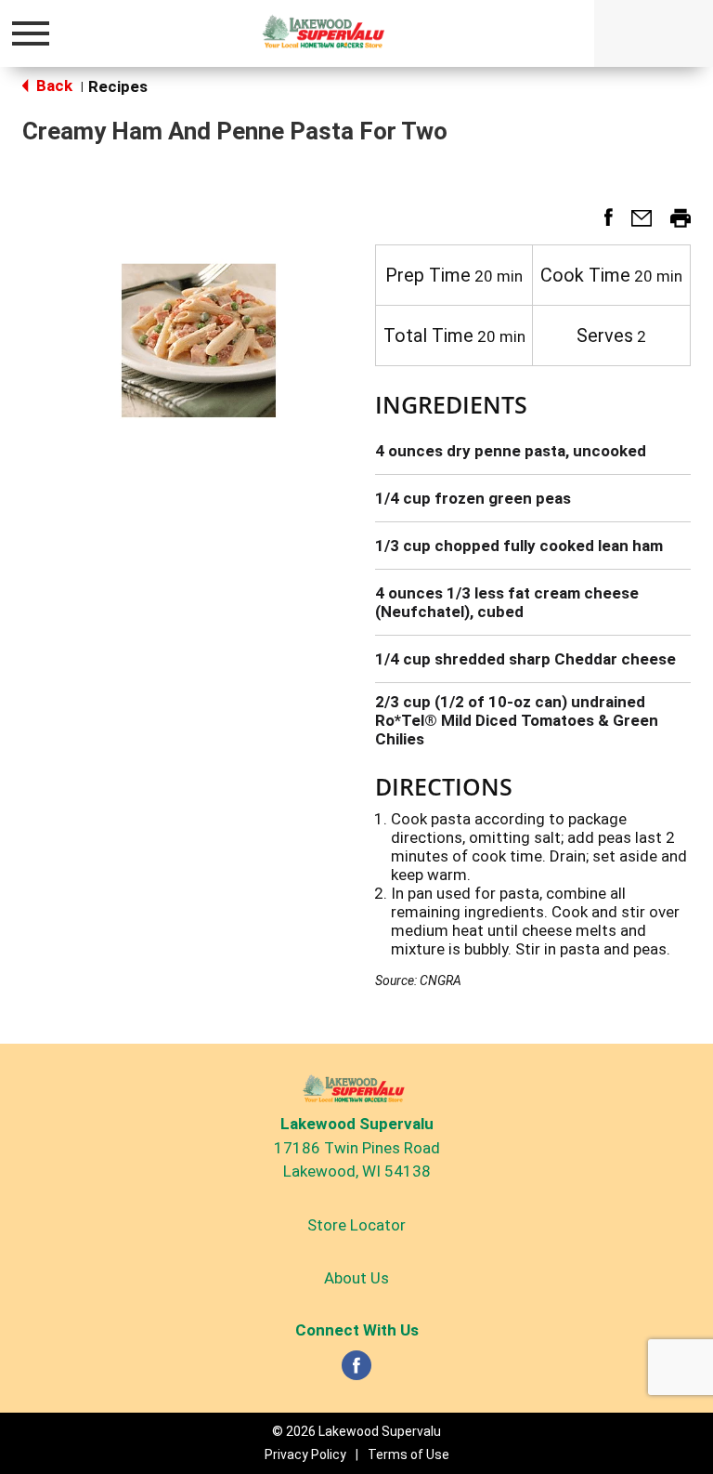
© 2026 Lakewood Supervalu (356, 1431)
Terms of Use (408, 1454)
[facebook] (356, 1371)
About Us (356, 1278)
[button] (601, 224)
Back (52, 85)
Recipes (118, 86)
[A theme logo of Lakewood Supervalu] (326, 32)
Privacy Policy (305, 1454)
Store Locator (356, 1225)
